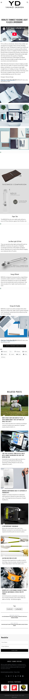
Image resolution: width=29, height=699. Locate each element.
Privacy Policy (17, 672)
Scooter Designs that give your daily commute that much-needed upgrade (14, 616)
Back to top (14, 697)
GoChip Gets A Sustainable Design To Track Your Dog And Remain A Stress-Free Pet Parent (14, 592)
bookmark (9, 609)
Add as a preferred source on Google (15, 345)
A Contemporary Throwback (10, 526)
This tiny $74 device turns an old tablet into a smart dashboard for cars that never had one (13, 455)
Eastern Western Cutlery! (9, 558)
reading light (18, 609)
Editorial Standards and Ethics (7, 672)
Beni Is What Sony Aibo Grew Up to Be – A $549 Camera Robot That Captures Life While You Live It (13, 419)
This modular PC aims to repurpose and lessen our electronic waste (14, 624)
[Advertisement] (14, 14)
